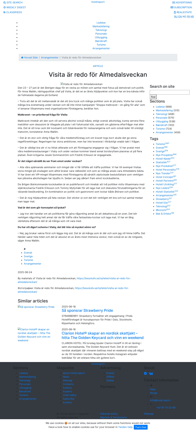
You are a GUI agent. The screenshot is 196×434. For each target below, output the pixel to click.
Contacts (68, 384)
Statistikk (163, 162)
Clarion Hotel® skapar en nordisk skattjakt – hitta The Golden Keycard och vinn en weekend (103, 335)
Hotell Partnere (166, 180)
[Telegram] (146, 373)
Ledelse (101, 22)
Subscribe (68, 398)
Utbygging (101, 37)
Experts (67, 391)
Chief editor (70, 395)
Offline (110, 376)
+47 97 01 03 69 (165, 407)
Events (110, 373)
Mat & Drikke (165, 213)
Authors (67, 387)
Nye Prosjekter (166, 154)
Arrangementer (101, 48)
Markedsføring (101, 26)
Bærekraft (101, 40)
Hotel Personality (167, 169)
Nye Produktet (166, 165)
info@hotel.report (160, 400)
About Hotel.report (74, 373)
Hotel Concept (166, 176)
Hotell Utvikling (166, 184)
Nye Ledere (164, 187)
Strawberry (164, 198)
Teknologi (101, 29)
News (66, 376)
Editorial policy (109, 413)
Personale (101, 33)
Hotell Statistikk (167, 191)
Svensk (28, 252)
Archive (67, 402)
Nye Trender (164, 173)
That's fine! (140, 427)
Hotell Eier (163, 202)
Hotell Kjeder (165, 158)
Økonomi (163, 209)
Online (110, 380)
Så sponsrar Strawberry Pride (87, 310)
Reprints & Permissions (113, 417)
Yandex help (125, 426)
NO (184, 16)
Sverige (28, 256)
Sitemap (67, 380)
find (153, 96)
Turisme (101, 44)
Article (98, 66)
